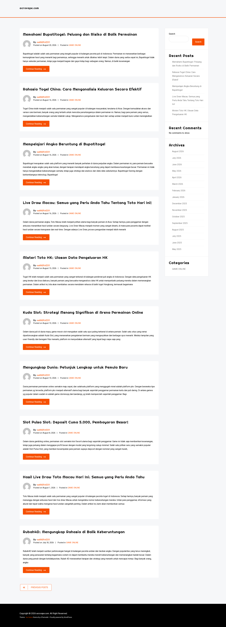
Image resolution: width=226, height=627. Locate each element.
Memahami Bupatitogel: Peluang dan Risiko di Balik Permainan (80, 34)
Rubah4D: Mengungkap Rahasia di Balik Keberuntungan (74, 531)
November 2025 (179, 210)
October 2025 (178, 216)
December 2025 (179, 203)
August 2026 (178, 151)
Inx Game (29, 617)
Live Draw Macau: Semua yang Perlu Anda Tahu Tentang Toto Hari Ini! (87, 202)
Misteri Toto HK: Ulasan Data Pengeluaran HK (65, 257)
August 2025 (178, 229)
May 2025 (176, 249)
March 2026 (177, 184)
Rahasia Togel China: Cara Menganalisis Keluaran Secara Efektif (82, 89)
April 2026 (177, 177)
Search (172, 34)
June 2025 (177, 242)
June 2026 (177, 164)
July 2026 (176, 158)
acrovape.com (29, 8)
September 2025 (180, 223)
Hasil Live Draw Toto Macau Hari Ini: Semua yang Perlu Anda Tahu (84, 477)
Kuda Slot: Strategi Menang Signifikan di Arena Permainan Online (83, 312)
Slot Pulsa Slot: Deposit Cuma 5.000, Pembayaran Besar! (75, 422)
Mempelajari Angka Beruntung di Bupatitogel (64, 144)
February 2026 (178, 190)
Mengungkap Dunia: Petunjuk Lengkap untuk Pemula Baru (75, 367)
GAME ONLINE (75, 45)
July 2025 (176, 236)
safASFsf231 (43, 42)
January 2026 (178, 197)
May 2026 (176, 171)
